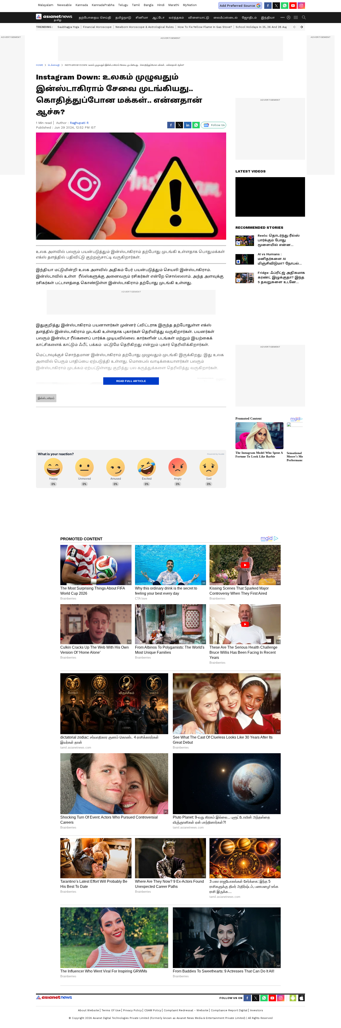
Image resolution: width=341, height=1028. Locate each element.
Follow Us (218, 125)
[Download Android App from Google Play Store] (293, 998)
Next (301, 27)
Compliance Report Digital (229, 1010)
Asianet (54, 997)
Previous (294, 27)
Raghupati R (79, 123)
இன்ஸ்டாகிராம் (46, 398)
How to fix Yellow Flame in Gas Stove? (205, 27)
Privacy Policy (132, 1010)
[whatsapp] (284, 5)
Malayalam (45, 5)
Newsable (64, 5)
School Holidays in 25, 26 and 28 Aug (261, 27)
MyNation (190, 5)
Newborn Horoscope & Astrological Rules (145, 27)
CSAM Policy (152, 1010)
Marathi (173, 5)
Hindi (160, 5)
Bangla (148, 5)
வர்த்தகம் (176, 17)
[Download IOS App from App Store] (301, 998)
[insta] (301, 5)
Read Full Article (131, 381)
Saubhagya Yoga (68, 27)
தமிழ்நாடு (123, 17)
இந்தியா (268, 17)
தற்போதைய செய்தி (95, 17)
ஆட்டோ (158, 17)
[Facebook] (268, 5)
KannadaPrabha (103, 5)
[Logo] (55, 17)
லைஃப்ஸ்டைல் (225, 17)
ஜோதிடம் (249, 17)
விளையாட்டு (198, 17)
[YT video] (293, 5)
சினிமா (141, 17)
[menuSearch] (304, 17)
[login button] (290, 17)
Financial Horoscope (97, 27)
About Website (88, 1010)
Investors (256, 1010)
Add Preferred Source (237, 5)
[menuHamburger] (296, 17)
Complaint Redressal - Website (186, 1010)
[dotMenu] (283, 17)
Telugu (123, 5)
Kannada (81, 5)
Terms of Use (111, 1010)
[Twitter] (276, 5)
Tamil (136, 5)
